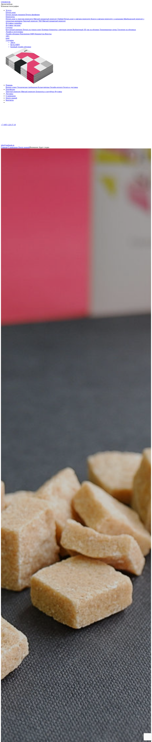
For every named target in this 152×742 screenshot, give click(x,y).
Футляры (58, 92)
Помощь (9, 85)
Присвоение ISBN (27, 34)
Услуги (8, 10)
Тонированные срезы (108, 30)
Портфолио (10, 89)
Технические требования (27, 87)
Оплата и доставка (70, 87)
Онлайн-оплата (56, 87)
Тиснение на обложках (126, 30)
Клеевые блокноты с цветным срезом (57, 30)
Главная (4, 147)
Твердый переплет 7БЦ (32, 21)
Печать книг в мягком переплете (77, 19)
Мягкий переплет (28, 92)
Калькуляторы (44, 87)
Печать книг (11, 12)
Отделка (9, 27)
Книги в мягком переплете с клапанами (107, 19)
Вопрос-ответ (11, 87)
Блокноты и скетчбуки (45, 92)
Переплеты (10, 17)
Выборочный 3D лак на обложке (86, 30)
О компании (11, 96)
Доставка (9, 94)
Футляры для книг (13, 25)
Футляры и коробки (14, 23)
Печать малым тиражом (15, 15)
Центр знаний (11, 98)
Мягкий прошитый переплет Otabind (48, 19)
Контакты (10, 100)
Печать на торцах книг (32, 30)
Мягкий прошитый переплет (54, 21)
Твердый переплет (13, 92)
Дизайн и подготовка (14, 32)
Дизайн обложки (13, 34)
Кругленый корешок (14, 30)
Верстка (48, 34)
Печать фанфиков (32, 15)
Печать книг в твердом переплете (19, 19)
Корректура (40, 34)
